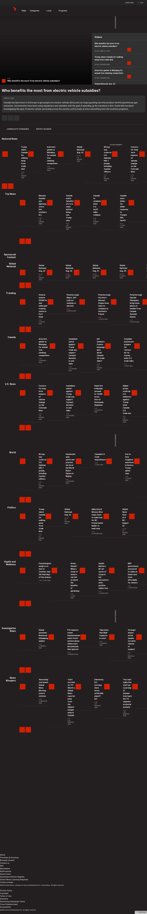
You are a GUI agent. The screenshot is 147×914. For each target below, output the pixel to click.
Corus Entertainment (9, 904)
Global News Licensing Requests (14, 879)
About (2, 855)
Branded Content (7, 860)
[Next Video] (10, 186)
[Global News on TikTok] (52, 852)
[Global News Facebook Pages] (17, 834)
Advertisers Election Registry (12, 877)
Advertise (4, 899)
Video (23, 11)
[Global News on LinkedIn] (17, 852)
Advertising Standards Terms (12, 901)
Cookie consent (6, 882)
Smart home (5, 874)
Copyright (4, 893)
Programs (63, 11)
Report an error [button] (43, 129)
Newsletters (5, 868)
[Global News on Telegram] (87, 852)
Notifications (5, 871)
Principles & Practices (9, 858)
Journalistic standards (17, 129)
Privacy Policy (6, 890)
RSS (2, 866)
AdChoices (142, 912)
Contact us (4, 863)
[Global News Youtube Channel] (87, 834)
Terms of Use (5, 896)
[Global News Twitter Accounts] (52, 834)
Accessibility (5, 907)
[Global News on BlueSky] (122, 852)
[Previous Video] (4, 186)
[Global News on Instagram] (122, 834)
